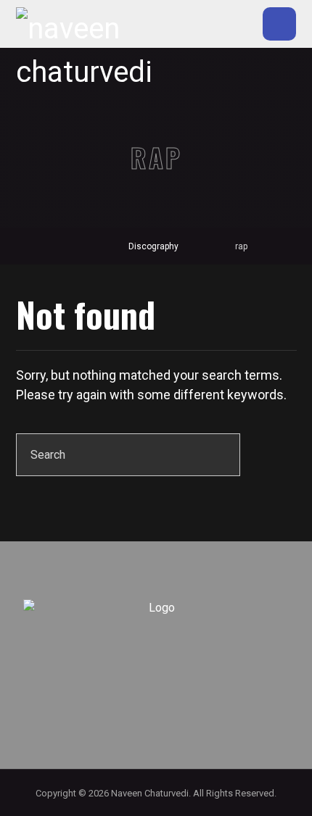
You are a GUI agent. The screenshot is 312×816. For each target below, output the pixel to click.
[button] (279, 24)
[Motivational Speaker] (86, 50)
